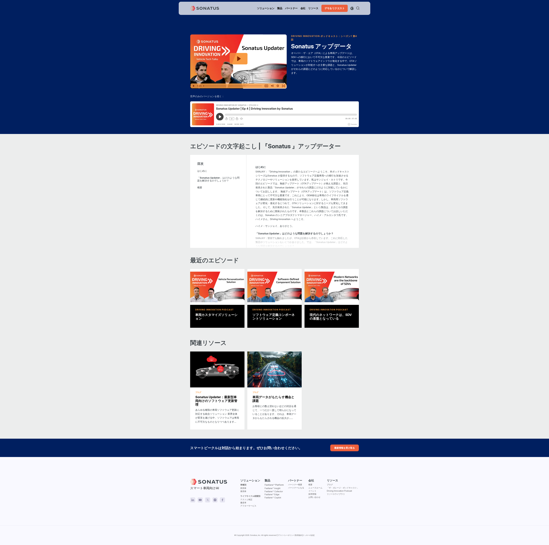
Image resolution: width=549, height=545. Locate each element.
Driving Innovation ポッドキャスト (314, 36)
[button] (358, 8)
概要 (199, 187)
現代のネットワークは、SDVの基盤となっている (331, 316)
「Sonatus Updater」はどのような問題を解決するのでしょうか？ (218, 179)
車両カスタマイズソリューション (216, 316)
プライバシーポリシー (286, 535)
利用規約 (298, 535)
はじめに (202, 170)
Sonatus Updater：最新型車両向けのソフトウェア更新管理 (216, 400)
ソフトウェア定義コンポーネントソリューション (273, 316)
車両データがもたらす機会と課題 (273, 399)
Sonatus (253, 535)
